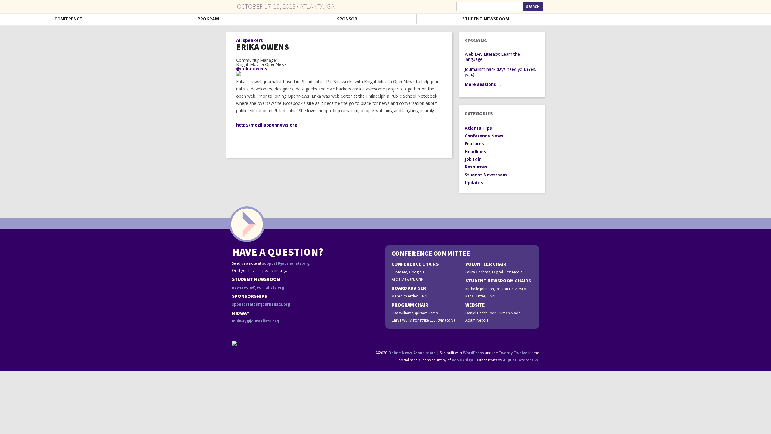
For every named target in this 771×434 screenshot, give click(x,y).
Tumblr (743, 19)
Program (208, 19)
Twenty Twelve (513, 352)
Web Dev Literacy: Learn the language (492, 56)
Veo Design (462, 360)
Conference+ (70, 19)
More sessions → (483, 84)
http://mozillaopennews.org (266, 125)
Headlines (475, 151)
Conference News (484, 136)
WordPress (473, 352)
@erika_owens (251, 68)
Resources (476, 167)
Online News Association (412, 352)
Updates (474, 182)
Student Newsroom (485, 19)
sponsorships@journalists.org (261, 304)
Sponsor (347, 19)
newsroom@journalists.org (258, 287)
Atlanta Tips (478, 128)
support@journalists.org (286, 263)
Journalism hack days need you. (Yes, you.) (500, 71)
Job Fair (473, 159)
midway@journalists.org (255, 321)
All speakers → (252, 40)
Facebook (712, 19)
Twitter (681, 19)
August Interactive (521, 360)
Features (474, 143)
